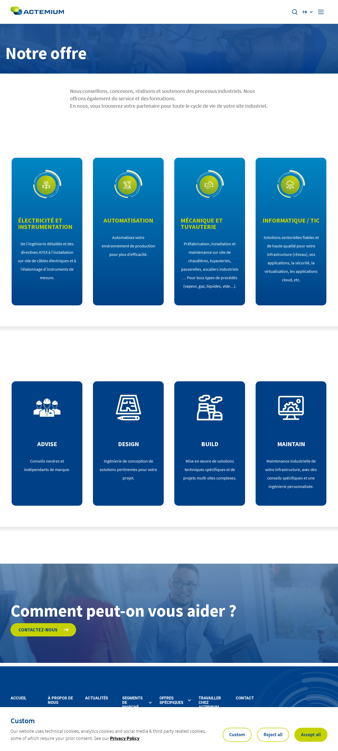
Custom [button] (237, 734)
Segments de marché (132, 703)
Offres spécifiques (171, 700)
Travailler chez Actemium (210, 703)
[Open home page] (37, 12)
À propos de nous (60, 700)
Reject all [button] (273, 734)
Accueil (18, 698)
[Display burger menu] (321, 11)
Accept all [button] (311, 734)
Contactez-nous (38, 630)
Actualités (96, 698)
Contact (245, 698)
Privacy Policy (124, 738)
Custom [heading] (23, 720)
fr (305, 12)
